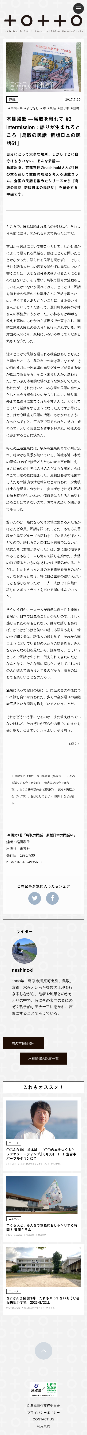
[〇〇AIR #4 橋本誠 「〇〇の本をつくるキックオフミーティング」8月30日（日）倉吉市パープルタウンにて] (41, 1136)
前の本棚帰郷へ (23, 1043)
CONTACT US (43, 1419)
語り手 (63, 108)
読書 (75, 108)
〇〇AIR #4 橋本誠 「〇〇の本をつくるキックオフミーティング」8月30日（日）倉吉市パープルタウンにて (41, 1154)
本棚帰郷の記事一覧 (43, 1058)
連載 (12, 99)
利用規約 (43, 1426)
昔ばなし (31, 108)
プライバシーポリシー (43, 1412)
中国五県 (15, 108)
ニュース (14, 1143)
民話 (52, 108)
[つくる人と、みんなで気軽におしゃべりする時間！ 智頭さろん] (41, 1211)
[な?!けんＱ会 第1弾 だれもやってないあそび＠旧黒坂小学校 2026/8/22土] (43, 1284)
